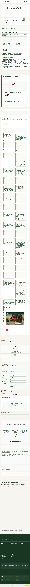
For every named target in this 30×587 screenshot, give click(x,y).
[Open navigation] (25, 1)
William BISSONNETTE (24, 63)
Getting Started (3, 557)
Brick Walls (2, 558)
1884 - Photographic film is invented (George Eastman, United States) (20, 145)
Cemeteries (2, 546)
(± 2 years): (5, 379)
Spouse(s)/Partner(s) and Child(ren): (7, 57)
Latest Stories (2, 554)
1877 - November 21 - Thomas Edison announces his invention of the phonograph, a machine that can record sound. (21, 138)
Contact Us (2, 560)
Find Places (2, 545)
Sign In (28, 1)
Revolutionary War (22, 545)
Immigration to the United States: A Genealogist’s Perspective (11, 54)
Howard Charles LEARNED (11, 100)
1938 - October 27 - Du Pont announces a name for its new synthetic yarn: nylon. (8, 276)
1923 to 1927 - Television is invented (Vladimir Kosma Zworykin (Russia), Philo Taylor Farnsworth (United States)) (20, 226)
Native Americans (13, 544)
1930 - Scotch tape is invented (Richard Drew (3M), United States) (8, 242)
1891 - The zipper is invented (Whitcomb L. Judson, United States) (20, 156)
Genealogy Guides (3, 556)
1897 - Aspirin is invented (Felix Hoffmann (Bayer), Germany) (8, 171)
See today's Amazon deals (6, 469)
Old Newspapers (3, 555)
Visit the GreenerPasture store (6, 467)
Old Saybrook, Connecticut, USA (14, 98)
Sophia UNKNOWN (6, 64)
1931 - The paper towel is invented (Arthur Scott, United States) (8, 253)
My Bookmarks (12, 555)
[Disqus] (15, 497)
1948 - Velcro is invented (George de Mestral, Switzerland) (9, 303)
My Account (12, 554)
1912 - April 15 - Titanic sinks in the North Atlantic (8, 215)
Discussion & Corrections (11, 28)
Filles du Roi (12, 545)
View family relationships (6, 43)
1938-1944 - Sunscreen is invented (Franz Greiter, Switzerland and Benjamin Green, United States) (21, 268)
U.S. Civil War (22, 546)
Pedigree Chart (15, 348)
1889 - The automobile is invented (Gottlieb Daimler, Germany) (9, 156)
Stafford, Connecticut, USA (13, 86)
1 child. (16, 60)
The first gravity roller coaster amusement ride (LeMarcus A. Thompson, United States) (20, 149)
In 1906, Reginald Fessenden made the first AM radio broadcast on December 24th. (20, 197)
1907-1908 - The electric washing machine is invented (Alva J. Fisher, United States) (9, 208)
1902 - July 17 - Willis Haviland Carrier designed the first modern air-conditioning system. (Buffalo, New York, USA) (20, 181)
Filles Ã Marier (13, 546)
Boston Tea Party (22, 544)
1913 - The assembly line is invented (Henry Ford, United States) (20, 215)
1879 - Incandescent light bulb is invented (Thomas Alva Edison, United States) (8, 145)
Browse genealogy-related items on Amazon (19, 467)
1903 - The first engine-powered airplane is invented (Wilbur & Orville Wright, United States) (8, 189)
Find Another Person (4, 28)
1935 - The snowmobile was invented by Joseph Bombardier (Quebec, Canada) (8, 261)
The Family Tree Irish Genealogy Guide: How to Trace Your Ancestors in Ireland (14, 449)
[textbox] (6, 394)
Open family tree (18, 43)
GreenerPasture (3, 3)
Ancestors (7, 3)
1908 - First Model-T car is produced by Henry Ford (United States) (20, 208)
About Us (2, 559)
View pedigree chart (18, 44)
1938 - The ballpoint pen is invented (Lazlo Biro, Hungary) (8, 268)
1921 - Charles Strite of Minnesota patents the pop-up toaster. (8, 225)
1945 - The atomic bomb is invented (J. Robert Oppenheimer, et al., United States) (9, 283)
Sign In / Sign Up (13, 556)
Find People (2, 544)
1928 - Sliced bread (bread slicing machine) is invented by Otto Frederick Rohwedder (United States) (21, 234)
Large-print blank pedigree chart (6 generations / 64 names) (15, 352)
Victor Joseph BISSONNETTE (12, 59)
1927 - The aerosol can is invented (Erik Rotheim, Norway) (9, 233)
